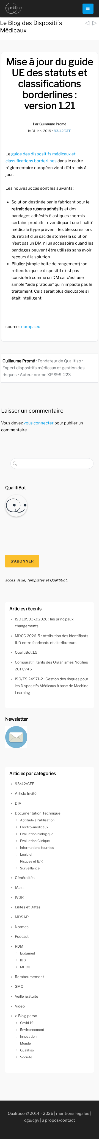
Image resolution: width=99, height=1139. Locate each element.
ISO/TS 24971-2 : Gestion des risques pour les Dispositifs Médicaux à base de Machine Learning (52, 686)
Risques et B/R (31, 861)
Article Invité (26, 793)
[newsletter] (16, 736)
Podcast (22, 936)
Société (26, 1057)
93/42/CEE (62, 131)
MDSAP (22, 917)
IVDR (19, 897)
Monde (25, 1043)
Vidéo (20, 1006)
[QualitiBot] (16, 505)
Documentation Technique (38, 813)
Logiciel (26, 854)
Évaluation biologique (36, 834)
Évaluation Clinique (35, 841)
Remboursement (29, 977)
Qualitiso (27, 1050)
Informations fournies (37, 848)
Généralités (25, 877)
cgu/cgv (31, 1120)
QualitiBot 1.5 (26, 652)
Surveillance (30, 868)
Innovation (28, 1036)
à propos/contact (58, 1120)
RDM (19, 946)
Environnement (32, 1030)
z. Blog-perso (26, 1016)
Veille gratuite (26, 996)
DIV (18, 803)
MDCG (25, 967)
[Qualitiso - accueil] (14, 8)
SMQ (19, 986)
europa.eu (30, 326)
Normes (22, 927)
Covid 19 (27, 1023)
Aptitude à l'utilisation (37, 820)
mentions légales (72, 1113)
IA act (20, 887)
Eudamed (27, 953)
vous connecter (39, 423)
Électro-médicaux (34, 827)
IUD (23, 960)
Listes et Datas (27, 907)
